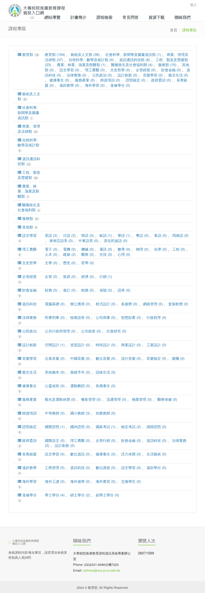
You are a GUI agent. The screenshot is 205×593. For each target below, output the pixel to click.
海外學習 (28, 484)
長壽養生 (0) (106, 385)
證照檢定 (28, 429)
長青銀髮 (28, 456)
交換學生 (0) (131, 481)
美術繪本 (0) (55, 372)
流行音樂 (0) (131, 358)
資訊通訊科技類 (29, 161)
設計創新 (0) (127, 74)
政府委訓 (28, 443)
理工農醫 (28, 251)
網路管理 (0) (153, 303)
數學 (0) (124, 249)
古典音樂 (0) (55, 358)
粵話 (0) (142, 235)
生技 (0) (105, 254)
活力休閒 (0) (131, 453)
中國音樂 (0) (80, 358)
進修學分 (28, 497)
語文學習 (28, 238)
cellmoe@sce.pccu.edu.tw (101, 570)
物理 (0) (142, 249)
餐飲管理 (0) (91, 399)
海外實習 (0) (106, 481)
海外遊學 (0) (80, 481)
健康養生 (28, 388)
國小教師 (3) (80, 412)
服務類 (29, 218)
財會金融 (28, 292)
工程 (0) (178, 249)
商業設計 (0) (131, 344)
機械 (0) (87, 249)
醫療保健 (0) (167, 399)
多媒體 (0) (129, 303)
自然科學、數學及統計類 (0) (91, 59)
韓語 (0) (87, 235)
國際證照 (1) (55, 426)
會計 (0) (69, 290)
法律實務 (28, 320)
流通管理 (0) (116, 399)
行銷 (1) (105, 276)
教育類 (29, 54)
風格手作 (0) (80, 372)
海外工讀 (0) (55, 481)
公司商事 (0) (106, 317)
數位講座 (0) (106, 467)
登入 (193, 4)
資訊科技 (28, 306)
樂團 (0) (178, 358)
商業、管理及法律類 (29, 129)
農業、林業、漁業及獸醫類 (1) (81, 64)
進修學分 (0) (120, 85)
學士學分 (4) (55, 494)
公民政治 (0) (102, 74)
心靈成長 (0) (55, 385)
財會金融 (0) (171, 69)
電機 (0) (69, 249)
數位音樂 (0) (106, 358)
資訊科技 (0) (156, 440)
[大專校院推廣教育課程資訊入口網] (84, 10)
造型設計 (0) (80, 344)
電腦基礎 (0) (55, 303)
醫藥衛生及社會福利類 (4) (132, 64)
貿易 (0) (69, 276)
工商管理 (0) (55, 467)
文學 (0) (51, 262)
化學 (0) (160, 249)
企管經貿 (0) (146, 69)
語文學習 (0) (69, 69)
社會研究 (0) (116, 330)
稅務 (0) (87, 290)
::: (32, 17)
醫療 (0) (87, 254)
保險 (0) (105, 290)
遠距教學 (28, 470)
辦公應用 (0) (80, 303)
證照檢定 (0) (136, 79)
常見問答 (131, 17)
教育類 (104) (55, 54)
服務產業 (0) (85, 79)
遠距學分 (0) (156, 467)
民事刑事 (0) (55, 317)
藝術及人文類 (29, 96)
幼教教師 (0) (106, 412)
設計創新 (28, 347)
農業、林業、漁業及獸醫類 (28, 191)
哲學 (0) (87, 262)
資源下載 (157, 17)
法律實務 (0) (76, 74)
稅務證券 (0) (80, 317)
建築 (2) (69, 254)
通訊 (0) (105, 249)
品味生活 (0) (106, 372)
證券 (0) (124, 290)
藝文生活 (28, 374)
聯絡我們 (183, 17)
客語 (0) (160, 235)
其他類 (29, 226)
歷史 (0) (69, 262)
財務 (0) (51, 290)
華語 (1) (124, 235)
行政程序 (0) (156, 317)
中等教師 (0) (55, 412)
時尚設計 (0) (106, 344)
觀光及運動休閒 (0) (60, 399)
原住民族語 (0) (115, 240)
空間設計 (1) (55, 344)
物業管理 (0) (142, 399)
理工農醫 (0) (95, 69)
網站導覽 (52, 17)
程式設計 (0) (106, 303)
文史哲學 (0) (120, 69)
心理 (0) (124, 254)
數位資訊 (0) (80, 453)
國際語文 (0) (55, 440)
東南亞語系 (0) (61, 240)
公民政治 (28, 333)
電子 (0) (51, 249)
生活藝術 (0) (156, 453)
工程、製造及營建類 (29, 175)
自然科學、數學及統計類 (29, 144)
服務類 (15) (167, 64)
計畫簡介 (78, 17)
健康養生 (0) (59, 79)
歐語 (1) (105, 235)
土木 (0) (51, 254)
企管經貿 (28, 279)
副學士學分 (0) (107, 494)
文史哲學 (28, 265)
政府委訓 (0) (161, 79)
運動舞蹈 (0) (80, 385)
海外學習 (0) (95, 85)
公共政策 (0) (91, 330)
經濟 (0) (87, 276)
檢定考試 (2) (131, 426)
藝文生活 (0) (178, 74)
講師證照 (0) (156, 426)
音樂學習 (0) (153, 74)
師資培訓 (28, 415)
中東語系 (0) (88, 240)
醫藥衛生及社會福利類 (29, 207)
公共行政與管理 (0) (60, 330)
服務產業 (28, 402)
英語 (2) (51, 235)
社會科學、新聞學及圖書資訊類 (29, 112)
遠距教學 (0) (69, 85)
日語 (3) (69, 235)
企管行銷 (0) (106, 440)
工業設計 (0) (156, 344)
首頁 (173, 29)
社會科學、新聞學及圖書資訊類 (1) (133, 54)
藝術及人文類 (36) (85, 54)
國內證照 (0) (80, 426)
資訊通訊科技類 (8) (134, 59)
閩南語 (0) (180, 235)
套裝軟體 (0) (178, 303)
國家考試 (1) (106, 426)
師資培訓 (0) (110, 79)
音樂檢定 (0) (156, 358)
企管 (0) (51, 276)
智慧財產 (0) (131, 317)
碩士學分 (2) (80, 494)
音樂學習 (28, 361)
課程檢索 (104, 17)
